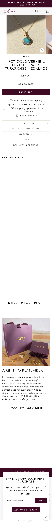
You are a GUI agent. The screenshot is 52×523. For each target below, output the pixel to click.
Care (26, 139)
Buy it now (26, 92)
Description (26, 123)
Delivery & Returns (26, 145)
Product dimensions (25, 128)
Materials (26, 134)
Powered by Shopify (26, 521)
